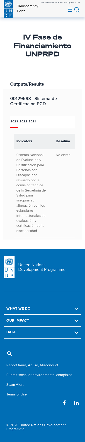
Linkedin (76, 402)
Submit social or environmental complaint (39, 374)
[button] (10, 355)
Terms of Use (16, 394)
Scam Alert (15, 384)
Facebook (64, 402)
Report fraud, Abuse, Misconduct (32, 365)
